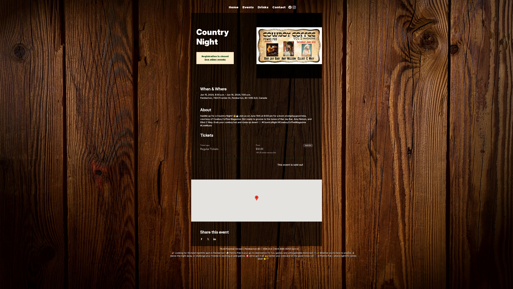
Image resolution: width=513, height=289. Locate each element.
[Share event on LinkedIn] (214, 239)
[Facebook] (290, 7)
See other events (215, 59)
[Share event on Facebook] (201, 239)
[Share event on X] (208, 239)
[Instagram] (294, 7)
